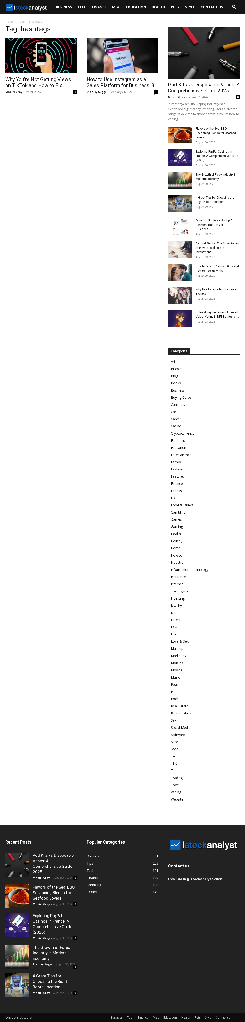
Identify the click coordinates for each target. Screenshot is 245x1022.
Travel (175, 785)
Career (176, 419)
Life (174, 634)
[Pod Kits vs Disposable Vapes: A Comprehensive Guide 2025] (204, 53)
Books (176, 383)
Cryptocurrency (182, 433)
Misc (116, 7)
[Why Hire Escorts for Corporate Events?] (180, 295)
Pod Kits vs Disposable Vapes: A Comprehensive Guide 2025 (204, 88)
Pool (174, 698)
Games (176, 519)
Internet (177, 584)
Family (176, 462)
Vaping (176, 792)
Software (178, 734)
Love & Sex (180, 641)
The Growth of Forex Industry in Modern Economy (51, 953)
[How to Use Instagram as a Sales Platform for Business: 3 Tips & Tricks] (122, 55)
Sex (173, 720)
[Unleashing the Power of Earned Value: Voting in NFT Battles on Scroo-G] (180, 318)
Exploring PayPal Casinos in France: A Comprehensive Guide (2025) (217, 156)
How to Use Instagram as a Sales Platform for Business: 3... (122, 82)
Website (177, 799)
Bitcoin (176, 368)
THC (174, 763)
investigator (180, 591)
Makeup (177, 648)
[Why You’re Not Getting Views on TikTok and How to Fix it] (41, 55)
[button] (234, 7)
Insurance (178, 577)
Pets (175, 7)
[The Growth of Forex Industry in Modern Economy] (180, 180)
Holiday (176, 541)
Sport (175, 742)
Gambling (178, 512)
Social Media (180, 727)
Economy (178, 440)
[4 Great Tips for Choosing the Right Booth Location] (180, 203)
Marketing (178, 655)
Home (9, 22)
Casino (176, 426)
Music (175, 677)
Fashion (177, 469)
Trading (177, 777)
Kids (174, 612)
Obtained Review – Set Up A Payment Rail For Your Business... (214, 225)
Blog (174, 376)
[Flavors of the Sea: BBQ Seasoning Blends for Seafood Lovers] (180, 135)
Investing (178, 598)
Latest (176, 620)
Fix (173, 498)
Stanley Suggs (96, 92)
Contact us (212, 7)
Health (158, 7)
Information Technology (189, 569)
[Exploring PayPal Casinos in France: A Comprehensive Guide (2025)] (180, 157)
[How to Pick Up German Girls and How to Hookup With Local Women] (180, 272)
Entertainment (182, 455)
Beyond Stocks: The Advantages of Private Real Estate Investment (217, 248)
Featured (178, 476)
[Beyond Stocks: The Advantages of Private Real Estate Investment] (180, 249)
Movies (176, 670)
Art (173, 361)
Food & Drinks (182, 505)
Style (190, 7)
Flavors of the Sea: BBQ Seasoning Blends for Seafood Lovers (216, 133)
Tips (174, 770)
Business (64, 7)
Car (173, 411)
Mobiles (177, 663)
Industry (177, 562)
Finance (99, 7)
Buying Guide (181, 397)
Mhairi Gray (13, 92)
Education (136, 7)
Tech (82, 7)
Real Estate (179, 706)
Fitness (176, 490)
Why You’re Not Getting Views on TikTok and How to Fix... (38, 82)
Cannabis (178, 404)
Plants (175, 691)
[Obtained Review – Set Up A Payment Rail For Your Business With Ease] (180, 226)
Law (174, 627)
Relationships (181, 713)
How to (176, 555)
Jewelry (176, 605)
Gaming (177, 526)
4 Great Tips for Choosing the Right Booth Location (50, 981)
